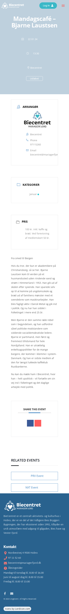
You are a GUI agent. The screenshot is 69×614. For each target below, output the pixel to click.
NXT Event (31, 487)
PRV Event (37, 476)
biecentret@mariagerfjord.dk (46, 154)
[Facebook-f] (5, 593)
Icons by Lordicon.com (17, 608)
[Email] (37, 423)
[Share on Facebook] (30, 423)
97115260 (35, 144)
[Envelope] (11, 593)
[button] (63, 5)
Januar (33, 194)
